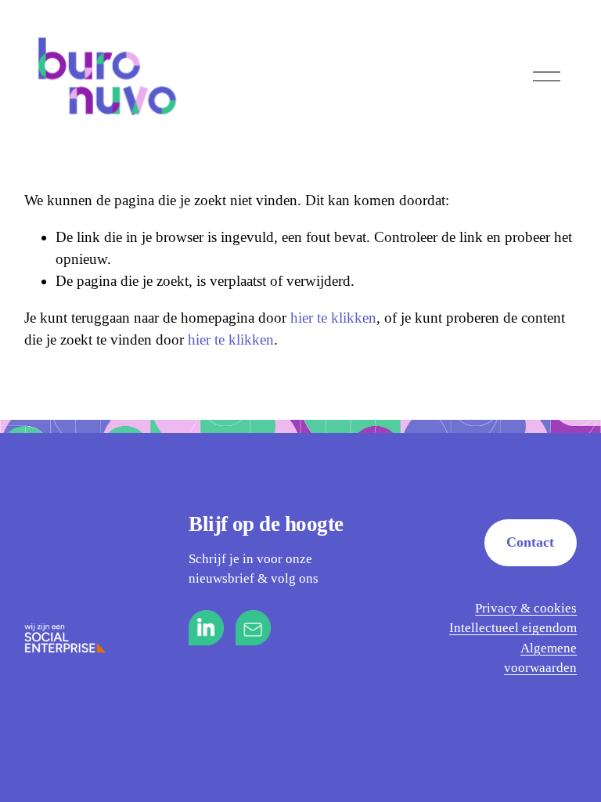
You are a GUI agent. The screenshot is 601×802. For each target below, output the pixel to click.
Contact (530, 542)
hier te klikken (333, 317)
